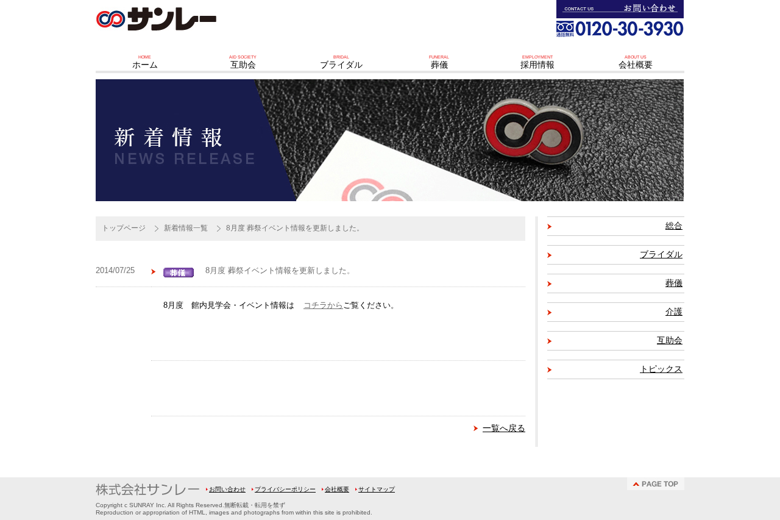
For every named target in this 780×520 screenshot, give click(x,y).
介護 (673, 311)
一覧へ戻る (504, 428)
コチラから (323, 305)
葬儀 (673, 283)
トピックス (661, 369)
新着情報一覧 (186, 228)
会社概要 (337, 489)
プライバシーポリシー (285, 489)
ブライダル (661, 254)
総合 (673, 225)
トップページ (124, 228)
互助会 (669, 340)
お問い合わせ (227, 489)
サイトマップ (376, 489)
